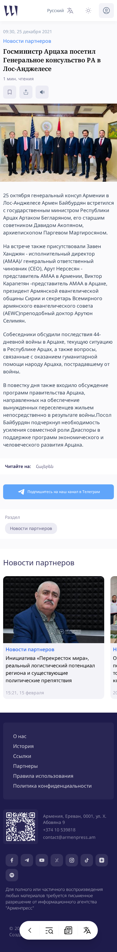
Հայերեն (44, 466)
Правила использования (43, 775)
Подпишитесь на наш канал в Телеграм (63, 491)
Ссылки (22, 756)
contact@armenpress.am (69, 837)
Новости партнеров (31, 528)
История (23, 746)
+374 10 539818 (59, 830)
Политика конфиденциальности (52, 785)
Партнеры (25, 766)
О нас (20, 736)
